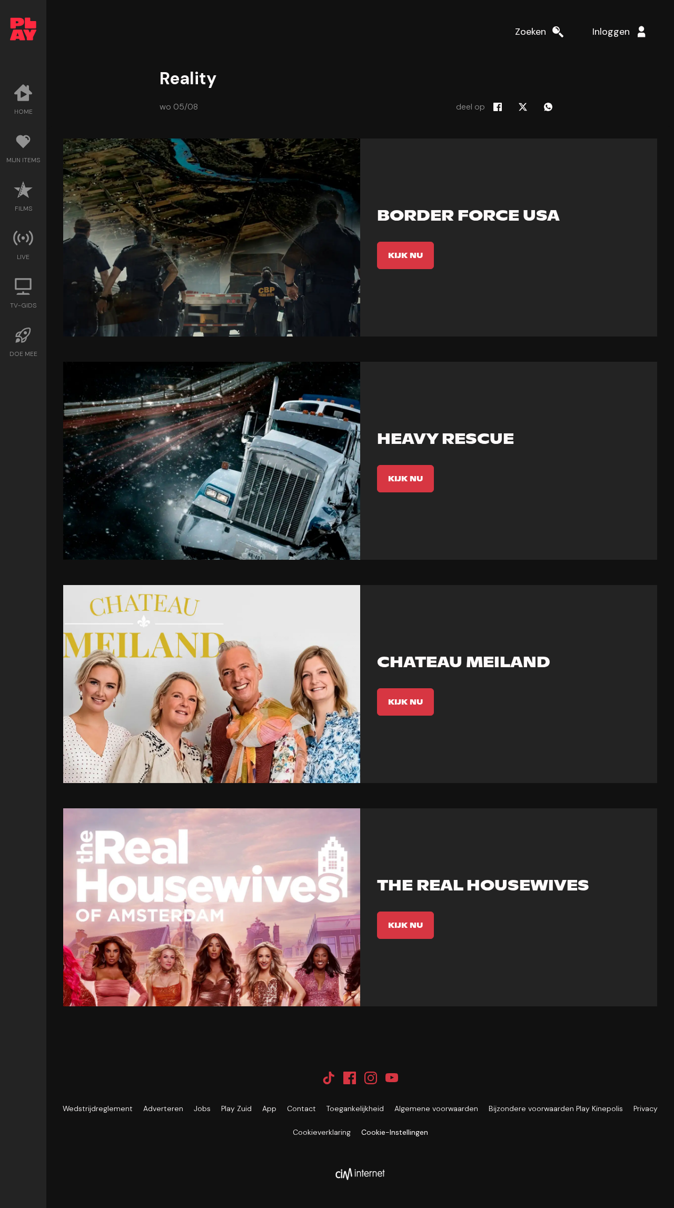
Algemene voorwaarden (436, 1108)
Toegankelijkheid (355, 1108)
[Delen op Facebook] (497, 107)
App (269, 1108)
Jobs (202, 1108)
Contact (301, 1108)
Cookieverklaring (322, 1132)
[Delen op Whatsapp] (548, 107)
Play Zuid (236, 1108)
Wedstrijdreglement (98, 1108)
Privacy (645, 1108)
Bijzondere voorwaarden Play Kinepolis (556, 1108)
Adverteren (163, 1108)
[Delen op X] (523, 107)
